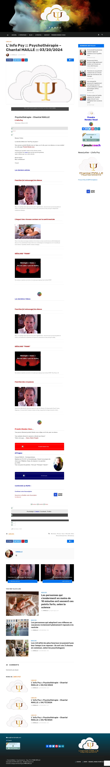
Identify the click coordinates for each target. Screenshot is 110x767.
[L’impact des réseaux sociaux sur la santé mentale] (38, 231)
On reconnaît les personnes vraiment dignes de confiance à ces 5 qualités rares (94, 52)
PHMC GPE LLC (36, 760)
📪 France (9, 740)
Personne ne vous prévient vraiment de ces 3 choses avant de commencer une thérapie (94, 73)
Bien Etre (44, 592)
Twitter (49, 511)
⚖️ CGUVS (78, 762)
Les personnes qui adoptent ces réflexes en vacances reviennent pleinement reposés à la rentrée (52, 624)
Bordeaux (53, 533)
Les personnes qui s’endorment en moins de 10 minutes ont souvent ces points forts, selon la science (57, 601)
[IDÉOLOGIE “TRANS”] (38, 268)
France (59, 533)
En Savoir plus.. (44, 475)
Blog (30, 35)
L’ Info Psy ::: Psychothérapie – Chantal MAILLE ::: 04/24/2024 (49, 684)
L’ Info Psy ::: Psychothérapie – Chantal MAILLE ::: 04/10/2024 (49, 718)
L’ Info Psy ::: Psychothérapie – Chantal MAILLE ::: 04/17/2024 (49, 701)
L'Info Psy (9, 41)
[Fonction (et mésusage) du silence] (38, 195)
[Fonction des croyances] (38, 396)
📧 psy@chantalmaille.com (13, 737)
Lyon (63, 533)
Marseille (68, 533)
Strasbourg (71, 535)
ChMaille (14, 54)
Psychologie (30, 511)
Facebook (43, 511)
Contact (47, 35)
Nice (73, 533)
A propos (38, 35)
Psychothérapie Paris (62, 535)
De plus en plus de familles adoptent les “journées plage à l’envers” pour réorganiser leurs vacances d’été (94, 99)
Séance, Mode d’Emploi (32, 438)
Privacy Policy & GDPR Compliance (87, 180)
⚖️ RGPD (84, 762)
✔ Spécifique (22, 35)
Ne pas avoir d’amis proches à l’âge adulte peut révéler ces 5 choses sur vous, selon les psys (94, 63)
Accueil (14, 35)
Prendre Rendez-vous (28, 147)
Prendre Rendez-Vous (58, 35)
